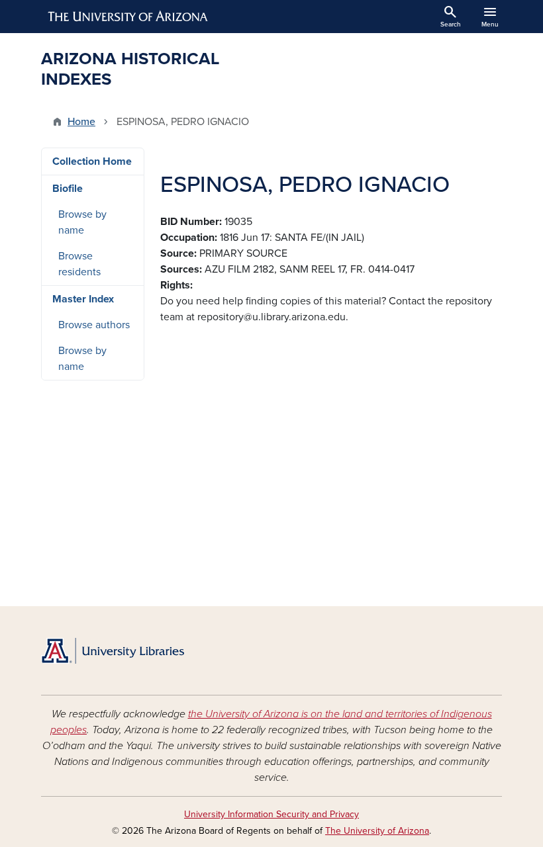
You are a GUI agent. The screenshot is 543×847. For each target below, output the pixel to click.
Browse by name (82, 222)
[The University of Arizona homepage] (128, 16)
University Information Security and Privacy (271, 814)
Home (81, 121)
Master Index (83, 299)
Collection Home (92, 161)
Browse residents (79, 264)
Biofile (67, 188)
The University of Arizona (377, 830)
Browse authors (94, 325)
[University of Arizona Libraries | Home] (112, 651)
